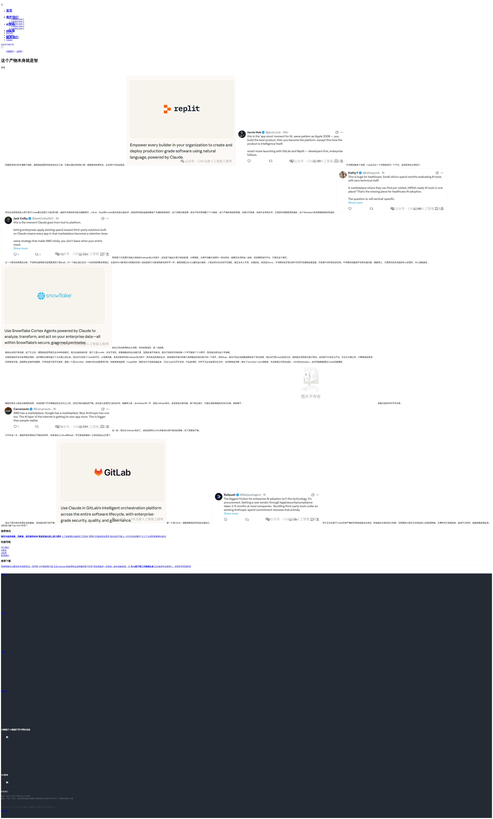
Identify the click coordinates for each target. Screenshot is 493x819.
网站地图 (4, 811)
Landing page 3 (17, 24)
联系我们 (12, 37)
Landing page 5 (17, 28)
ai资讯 (10, 24)
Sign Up (10, 44)
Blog (8, 37)
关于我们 (12, 17)
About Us (10, 31)
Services (9, 33)
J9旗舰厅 (10, 51)
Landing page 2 (17, 21)
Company (10, 35)
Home (8, 17)
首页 (9, 10)
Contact (9, 40)
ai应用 (19, 51)
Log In (4, 44)
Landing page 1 (17, 19)
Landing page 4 (17, 26)
